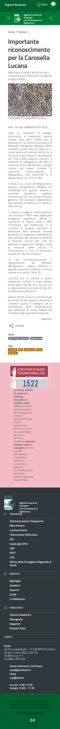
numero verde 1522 (22, 404)
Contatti (8, 636)
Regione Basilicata (15, 4)
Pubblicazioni (16, 607)
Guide (13, 594)
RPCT (13, 553)
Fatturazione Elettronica (23, 535)
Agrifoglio (15, 573)
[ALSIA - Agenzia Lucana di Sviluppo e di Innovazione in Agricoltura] (10, 503)
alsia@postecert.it (20, 670)
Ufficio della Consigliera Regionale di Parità (30, 563)
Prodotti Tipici (18, 628)
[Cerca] (51, 18)
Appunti (14, 590)
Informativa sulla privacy (33, 712)
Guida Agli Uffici (19, 544)
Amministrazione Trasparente (27, 521)
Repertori (15, 624)
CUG (12, 557)
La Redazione (17, 599)
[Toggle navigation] (9, 18)
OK (33, 720)
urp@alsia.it (17, 678)
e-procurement (18, 530)
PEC (12, 539)
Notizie (22, 32)
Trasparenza (16, 514)
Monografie (16, 619)
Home (11, 32)
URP (12, 548)
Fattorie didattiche (20, 615)
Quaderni (15, 585)
